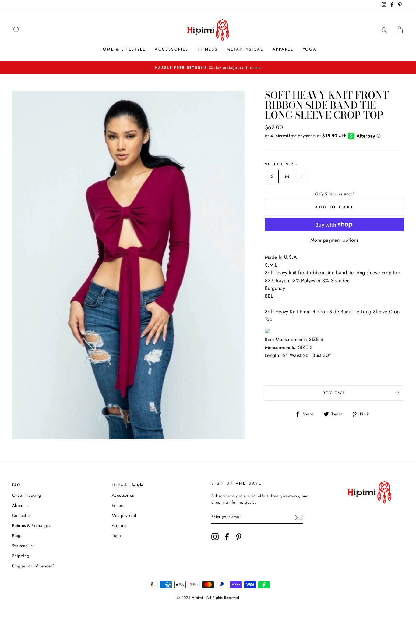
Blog (16, 535)
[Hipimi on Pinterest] (238, 536)
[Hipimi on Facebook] (227, 536)
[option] (208, 67)
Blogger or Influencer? (33, 566)
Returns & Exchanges (31, 525)
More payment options (334, 240)
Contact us (21, 515)
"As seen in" (23, 545)
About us (20, 505)
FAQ (16, 485)
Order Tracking (26, 495)
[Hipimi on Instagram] (215, 536)
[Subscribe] (299, 517)
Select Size (281, 164)
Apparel (283, 49)
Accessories (172, 49)
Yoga (309, 49)
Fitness (207, 49)
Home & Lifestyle (123, 49)
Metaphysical (245, 49)
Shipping (20, 556)
